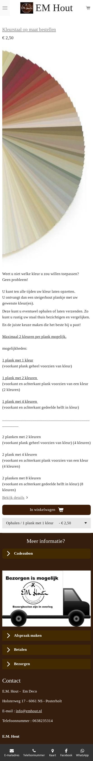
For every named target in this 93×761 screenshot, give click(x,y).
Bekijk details (13, 497)
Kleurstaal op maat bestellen (29, 29)
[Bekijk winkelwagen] (88, 8)
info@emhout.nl (29, 711)
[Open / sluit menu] (5, 8)
